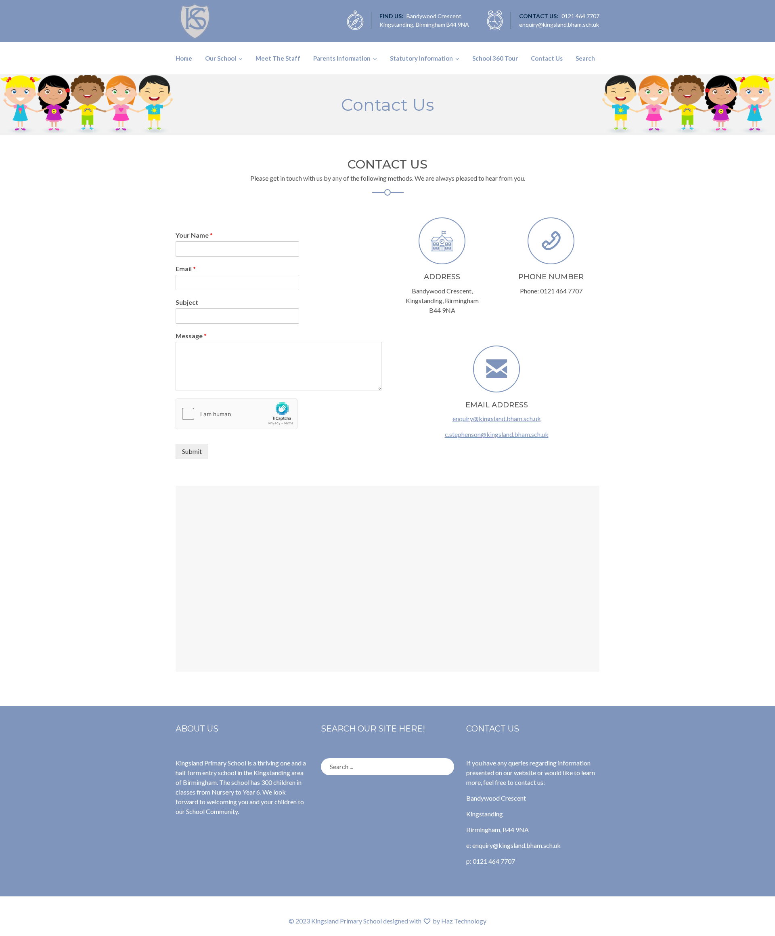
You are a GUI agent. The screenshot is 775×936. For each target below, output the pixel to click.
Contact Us (547, 58)
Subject (187, 302)
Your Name (194, 235)
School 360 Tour (495, 58)
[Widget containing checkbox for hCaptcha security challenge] (236, 413)
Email (186, 268)
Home (184, 58)
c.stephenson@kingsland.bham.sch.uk (497, 434)
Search (585, 58)
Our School (220, 58)
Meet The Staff (278, 58)
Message (191, 335)
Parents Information (342, 58)
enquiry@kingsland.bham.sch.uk (496, 418)
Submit (192, 451)
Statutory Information (421, 58)
